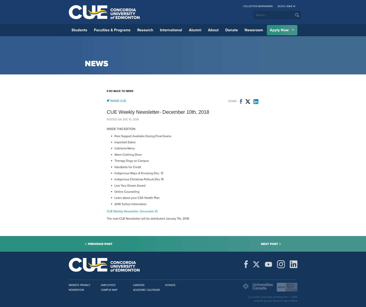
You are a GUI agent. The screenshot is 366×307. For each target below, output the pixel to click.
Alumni (195, 30)
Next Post (269, 244)
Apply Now (279, 30)
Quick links (285, 6)
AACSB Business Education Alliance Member (287, 287)
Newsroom (254, 30)
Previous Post (100, 244)
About (213, 30)
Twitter (247, 101)
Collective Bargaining (258, 6)
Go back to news (121, 91)
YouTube (268, 264)
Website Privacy (79, 285)
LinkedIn (256, 101)
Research (145, 30)
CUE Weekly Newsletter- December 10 (132, 211)
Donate (231, 30)
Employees (108, 285)
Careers (138, 285)
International (171, 30)
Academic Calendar (146, 290)
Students (79, 30)
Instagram (281, 264)
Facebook (241, 101)
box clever (273, 300)
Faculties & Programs (112, 30)
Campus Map (109, 290)
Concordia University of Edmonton (104, 12)
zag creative (290, 300)
